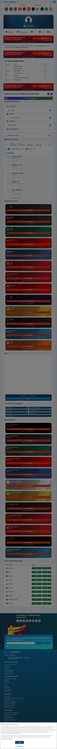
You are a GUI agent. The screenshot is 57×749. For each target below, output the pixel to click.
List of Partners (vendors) (6, 738)
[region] (28, 735)
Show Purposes (19, 746)
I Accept (19, 742)
